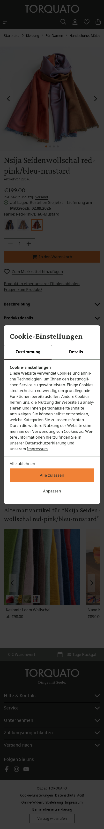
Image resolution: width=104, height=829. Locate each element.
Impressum (37, 448)
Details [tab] (76, 351)
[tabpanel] (52, 408)
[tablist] (52, 352)
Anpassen (52, 491)
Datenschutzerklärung (45, 443)
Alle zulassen (52, 475)
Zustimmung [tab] (27, 351)
